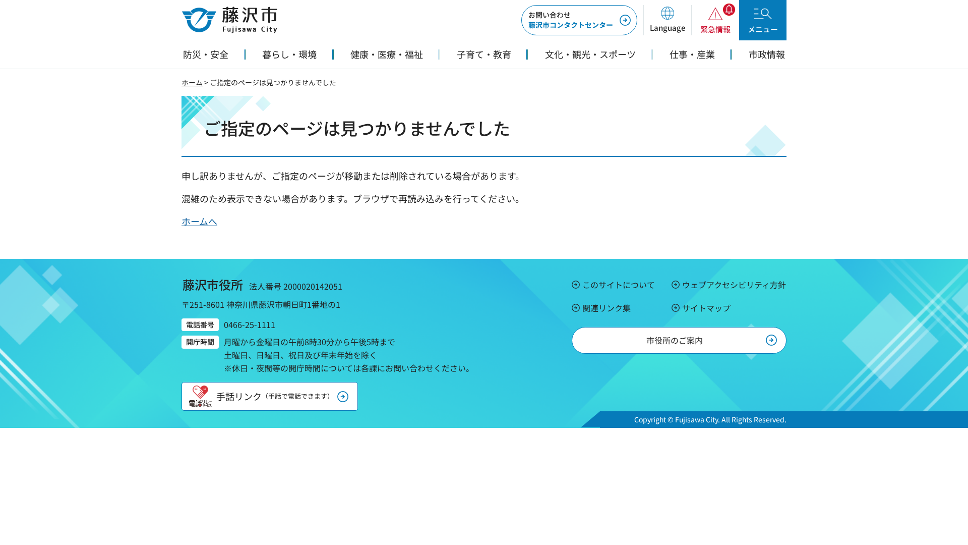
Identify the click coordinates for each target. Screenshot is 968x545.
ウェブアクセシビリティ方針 (734, 285)
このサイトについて (618, 285)
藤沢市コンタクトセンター (570, 20)
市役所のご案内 (674, 340)
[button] (667, 20)
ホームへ (199, 221)
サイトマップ (706, 308)
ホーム (192, 82)
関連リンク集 (606, 308)
